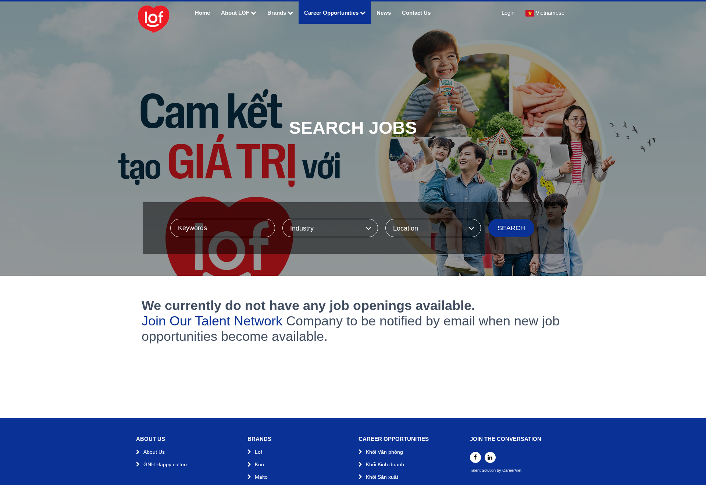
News (384, 13)
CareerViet (511, 470)
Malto (261, 477)
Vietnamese (550, 13)
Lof (258, 452)
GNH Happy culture (166, 464)
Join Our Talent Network (212, 320)
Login (508, 13)
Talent (476, 470)
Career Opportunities (331, 13)
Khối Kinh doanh (385, 464)
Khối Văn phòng (384, 452)
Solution (489, 470)
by (499, 470)
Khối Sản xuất (382, 477)
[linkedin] (490, 457)
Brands (276, 13)
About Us (154, 452)
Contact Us (416, 13)
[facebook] (475, 457)
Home (202, 13)
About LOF (236, 13)
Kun (259, 464)
